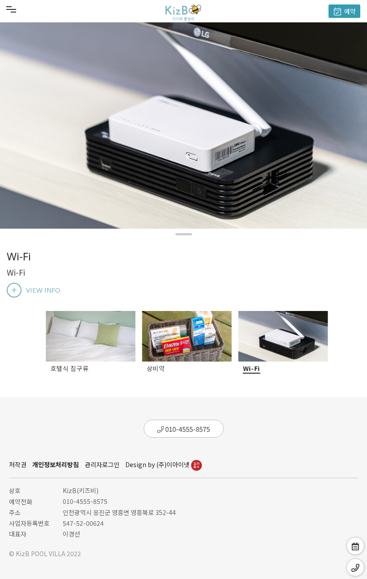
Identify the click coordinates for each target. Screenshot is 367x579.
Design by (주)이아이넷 (158, 464)
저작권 (17, 464)
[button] (183, 234)
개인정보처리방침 (55, 464)
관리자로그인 (102, 464)
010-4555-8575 (187, 429)
